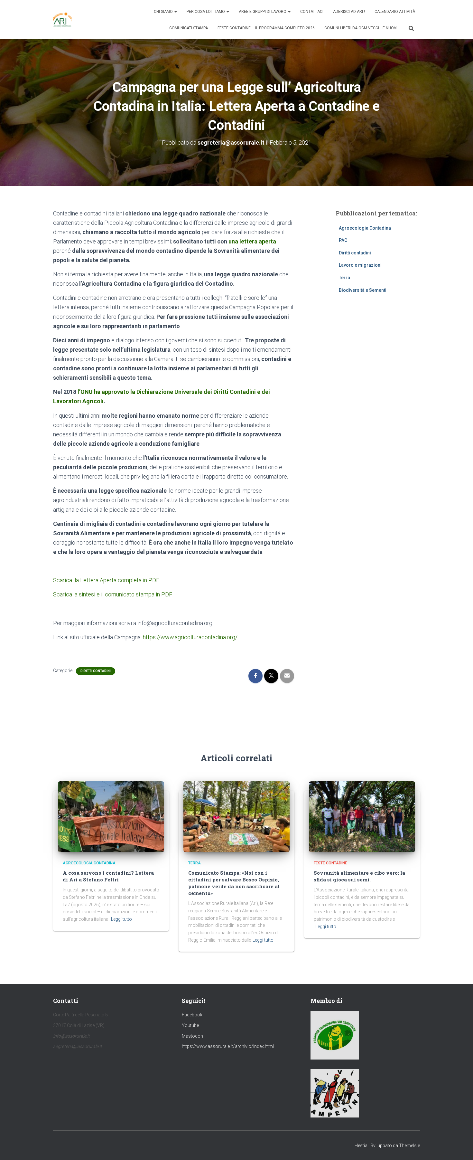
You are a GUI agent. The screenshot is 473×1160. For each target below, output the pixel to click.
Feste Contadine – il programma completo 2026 (266, 28)
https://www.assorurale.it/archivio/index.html (228, 1046)
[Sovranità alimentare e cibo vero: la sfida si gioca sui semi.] (362, 816)
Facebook (192, 1014)
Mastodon (192, 1036)
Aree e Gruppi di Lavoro (263, 11)
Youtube (190, 1025)
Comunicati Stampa (188, 28)
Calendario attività (395, 11)
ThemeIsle (409, 1145)
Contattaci (311, 11)
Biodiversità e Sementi (362, 290)
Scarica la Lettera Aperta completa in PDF (106, 580)
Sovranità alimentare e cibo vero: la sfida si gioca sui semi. (359, 876)
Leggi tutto (121, 919)
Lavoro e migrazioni (360, 265)
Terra (344, 277)
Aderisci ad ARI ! (349, 11)
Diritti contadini (95, 671)
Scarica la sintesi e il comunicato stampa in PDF (112, 594)
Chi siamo (164, 11)
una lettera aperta (252, 241)
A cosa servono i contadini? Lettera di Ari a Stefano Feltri (108, 876)
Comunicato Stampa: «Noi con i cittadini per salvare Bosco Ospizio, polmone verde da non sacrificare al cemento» (234, 883)
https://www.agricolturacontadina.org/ (190, 637)
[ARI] (62, 20)
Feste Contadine (330, 863)
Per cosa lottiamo (206, 11)
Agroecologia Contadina (365, 228)
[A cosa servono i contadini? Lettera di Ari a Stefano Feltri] (111, 816)
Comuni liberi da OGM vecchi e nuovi (360, 28)
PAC (343, 240)
